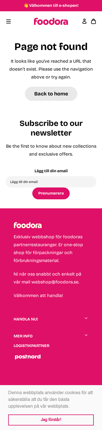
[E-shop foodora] (51, 21)
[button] (71, 406)
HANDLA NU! (26, 319)
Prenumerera (51, 193)
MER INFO (23, 336)
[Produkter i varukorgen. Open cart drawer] (93, 21)
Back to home (51, 94)
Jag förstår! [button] (51, 420)
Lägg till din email (51, 171)
